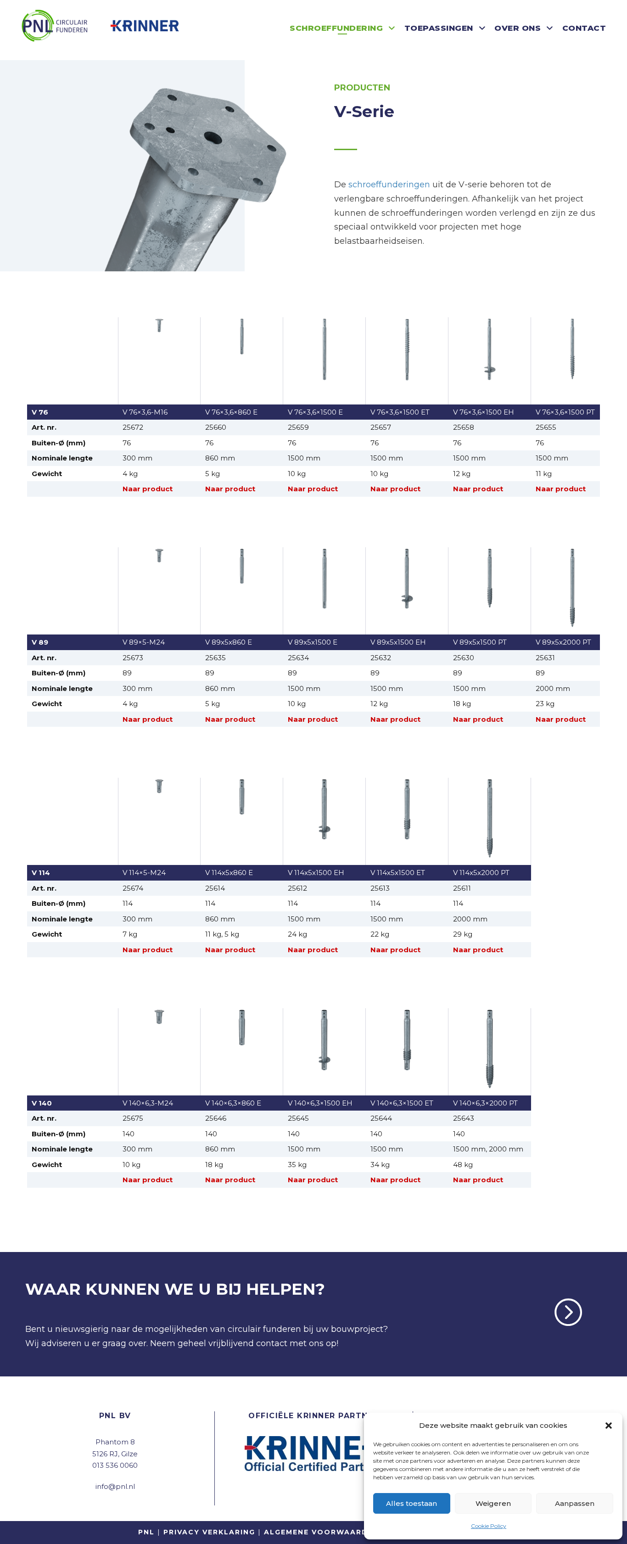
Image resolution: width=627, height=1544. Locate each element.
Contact (584, 28)
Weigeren (493, 1503)
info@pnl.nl (115, 1486)
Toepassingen (438, 28)
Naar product (148, 488)
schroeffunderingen (389, 185)
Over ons (517, 28)
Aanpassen (574, 1503)
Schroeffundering (336, 28)
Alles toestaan (411, 1503)
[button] (608, 1425)
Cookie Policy (488, 1525)
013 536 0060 (115, 1465)
